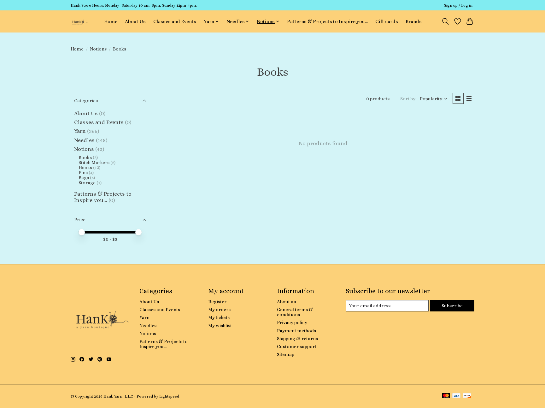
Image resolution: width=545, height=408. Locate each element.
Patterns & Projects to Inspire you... (327, 21)
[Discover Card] (467, 396)
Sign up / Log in (458, 5)
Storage (87, 182)
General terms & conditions (295, 312)
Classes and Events (174, 21)
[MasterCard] (446, 396)
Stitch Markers (94, 162)
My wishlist (220, 325)
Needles (84, 140)
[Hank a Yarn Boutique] (79, 21)
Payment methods (296, 330)
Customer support (296, 346)
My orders (219, 309)
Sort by (407, 98)
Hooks (85, 167)
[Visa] (456, 396)
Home (110, 21)
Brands (414, 21)
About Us (135, 21)
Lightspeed (169, 396)
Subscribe (452, 305)
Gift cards (386, 21)
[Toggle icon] (445, 21)
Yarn (80, 131)
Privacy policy (292, 322)
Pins (83, 172)
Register (217, 301)
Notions (98, 48)
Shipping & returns (297, 338)
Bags (84, 177)
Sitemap (285, 354)
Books (85, 157)
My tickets (219, 317)
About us (286, 301)
